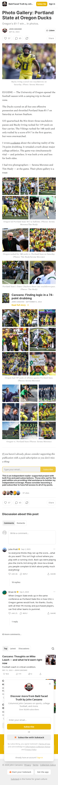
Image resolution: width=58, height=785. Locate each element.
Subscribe (41, 4)
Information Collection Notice (37, 746)
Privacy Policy (30, 749)
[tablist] (14, 523)
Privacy (27, 765)
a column (15, 143)
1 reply (15, 621)
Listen (52, 30)
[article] (29, 665)
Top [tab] (5, 648)
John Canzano (15, 29)
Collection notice (48, 765)
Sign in (52, 4)
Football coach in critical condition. (19, 666)
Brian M (12, 591)
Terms (35, 765)
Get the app (43, 772)
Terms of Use (44, 744)
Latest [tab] (13, 648)
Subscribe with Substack (31, 737)
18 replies (16, 582)
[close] (50, 684)
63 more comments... (12, 634)
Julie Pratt (13, 549)
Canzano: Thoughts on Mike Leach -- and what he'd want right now (22, 660)
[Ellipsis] (54, 549)
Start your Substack (21, 772)
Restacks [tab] (21, 523)
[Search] (53, 648)
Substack (15, 779)
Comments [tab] (9, 523)
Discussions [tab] (24, 648)
